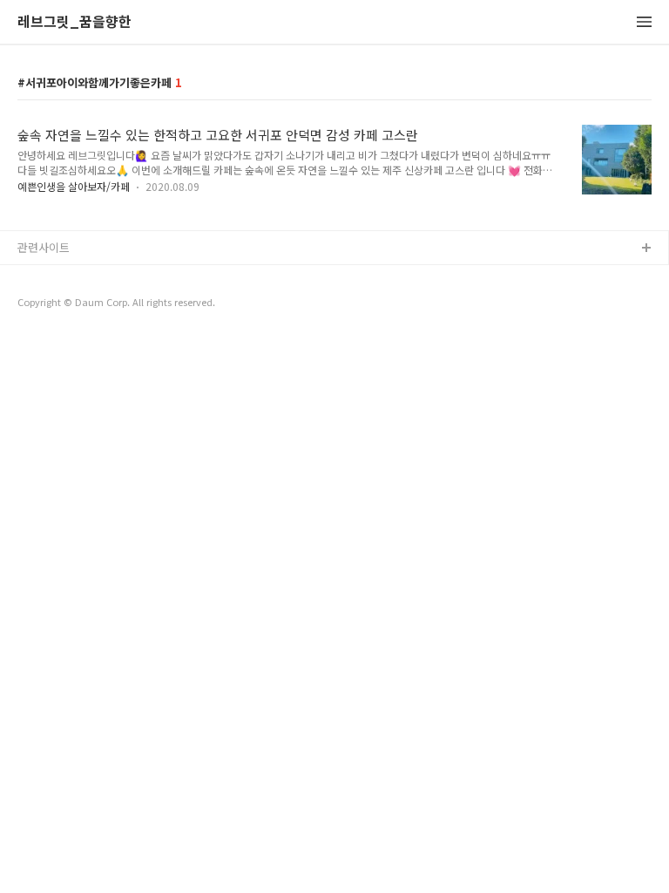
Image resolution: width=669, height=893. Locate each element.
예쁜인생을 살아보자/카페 (73, 186)
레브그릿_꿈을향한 (74, 22)
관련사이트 (43, 247)
